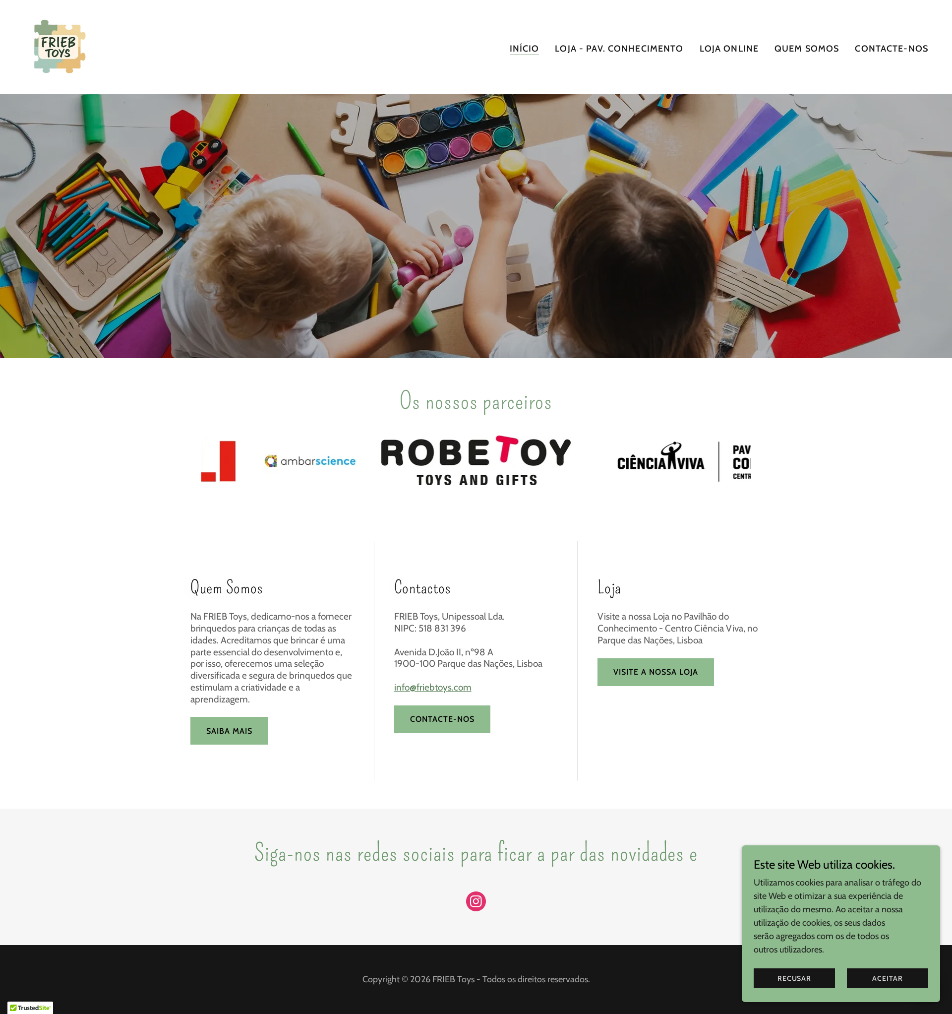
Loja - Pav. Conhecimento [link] (619, 48)
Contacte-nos (442, 719)
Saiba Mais (229, 731)
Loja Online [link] (729, 48)
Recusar (794, 978)
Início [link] (524, 48)
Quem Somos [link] (806, 48)
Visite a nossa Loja (655, 672)
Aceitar (887, 978)
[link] (59, 46)
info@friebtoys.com (433, 687)
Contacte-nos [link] (891, 48)
